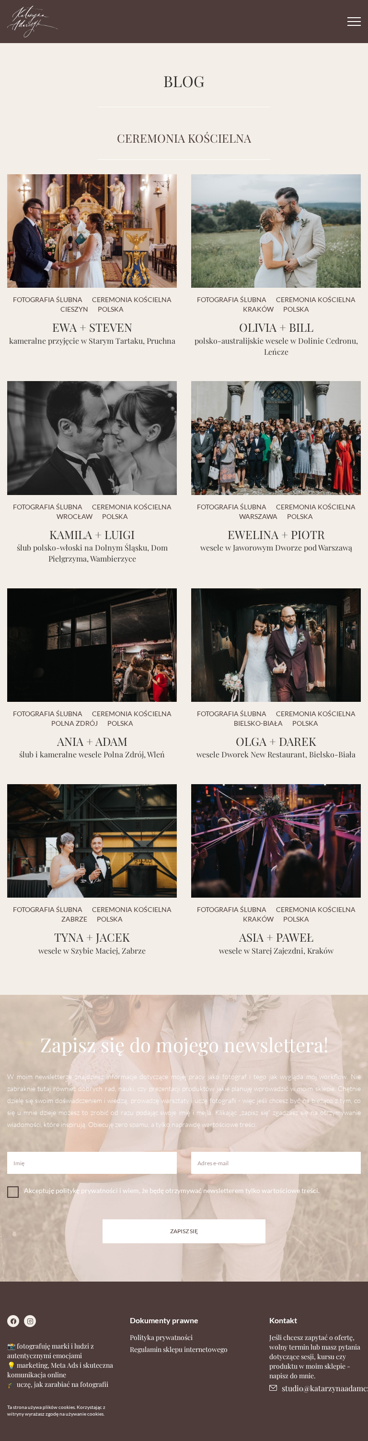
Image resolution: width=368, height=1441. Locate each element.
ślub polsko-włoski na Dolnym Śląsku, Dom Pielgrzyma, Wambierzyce (92, 552)
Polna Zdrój (74, 723)
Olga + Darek (276, 741)
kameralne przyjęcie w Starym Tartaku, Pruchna (92, 341)
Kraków (258, 309)
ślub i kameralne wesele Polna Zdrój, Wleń (92, 754)
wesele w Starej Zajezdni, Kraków (276, 951)
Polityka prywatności (161, 1337)
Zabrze (74, 919)
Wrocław (74, 516)
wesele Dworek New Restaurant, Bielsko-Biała (276, 754)
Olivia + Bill (276, 327)
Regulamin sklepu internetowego (179, 1349)
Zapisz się (184, 1231)
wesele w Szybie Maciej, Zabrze (92, 951)
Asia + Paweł (276, 937)
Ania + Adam (92, 741)
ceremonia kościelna (132, 299)
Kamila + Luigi (92, 534)
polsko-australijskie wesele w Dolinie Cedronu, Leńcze (276, 346)
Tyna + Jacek (92, 937)
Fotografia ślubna (47, 299)
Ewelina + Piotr (276, 534)
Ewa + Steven (92, 327)
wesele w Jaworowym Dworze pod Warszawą (276, 547)
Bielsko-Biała (258, 723)
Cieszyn (74, 309)
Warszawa (258, 516)
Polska (111, 309)
